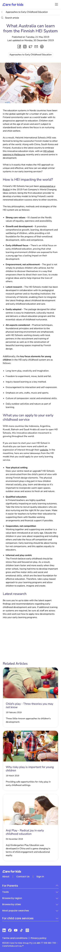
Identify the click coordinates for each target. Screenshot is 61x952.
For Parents (10, 885)
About (5, 876)
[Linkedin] (4, 930)
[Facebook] (10, 930)
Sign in (40, 876)
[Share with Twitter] (30, 46)
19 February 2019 (14, 712)
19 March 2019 (12, 775)
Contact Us (23, 876)
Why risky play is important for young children (30, 768)
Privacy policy (38, 938)
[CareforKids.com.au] (30, 871)
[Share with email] (36, 46)
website (44, 449)
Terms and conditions (15, 938)
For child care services (17, 918)
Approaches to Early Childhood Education (27, 12)
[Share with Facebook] (19, 46)
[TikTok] (21, 930)
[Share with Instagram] (25, 46)
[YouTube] (15, 930)
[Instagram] (27, 930)
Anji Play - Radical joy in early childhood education (25, 832)
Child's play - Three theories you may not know (29, 705)
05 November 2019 (14, 839)
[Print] (42, 46)
